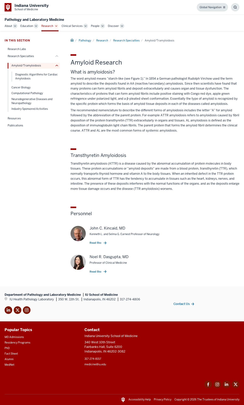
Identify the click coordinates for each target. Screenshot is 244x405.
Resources (14, 118)
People (95, 26)
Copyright (180, 399)
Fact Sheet (11, 353)
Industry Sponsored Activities (29, 109)
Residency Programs (17, 342)
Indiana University (228, 399)
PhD (7, 348)
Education (26, 26)
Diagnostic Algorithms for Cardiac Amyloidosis (36, 76)
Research (47, 26)
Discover (113, 26)
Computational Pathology (27, 93)
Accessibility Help (139, 399)
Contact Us (181, 304)
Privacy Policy (162, 399)
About (8, 26)
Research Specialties (126, 40)
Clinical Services (72, 26)
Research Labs (17, 49)
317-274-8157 (92, 359)
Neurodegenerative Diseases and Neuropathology (31, 101)
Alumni (9, 359)
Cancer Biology (20, 87)
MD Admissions (14, 337)
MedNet (9, 364)
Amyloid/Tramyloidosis (26, 65)
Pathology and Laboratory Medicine (34, 19)
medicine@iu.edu (95, 364)
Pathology (85, 40)
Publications (15, 125)
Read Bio (96, 242)
